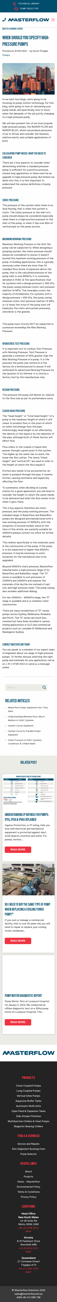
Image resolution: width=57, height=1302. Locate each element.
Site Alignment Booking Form (28, 1149)
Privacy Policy (28, 1197)
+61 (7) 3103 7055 (28, 1269)
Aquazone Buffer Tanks (28, 1101)
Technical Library (28, 4)
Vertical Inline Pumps (28, 1096)
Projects (28, 1177)
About (28, 1171)
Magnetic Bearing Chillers (28, 1126)
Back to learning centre (12, 29)
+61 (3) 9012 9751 (28, 1248)
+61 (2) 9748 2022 (28, 1228)
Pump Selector (29, 9)
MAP (28, 1231)
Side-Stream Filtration (28, 1116)
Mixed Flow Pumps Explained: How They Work (28, 709)
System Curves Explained (20, 726)
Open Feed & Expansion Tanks (29, 1111)
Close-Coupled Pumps (28, 1086)
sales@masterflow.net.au (28, 1294)
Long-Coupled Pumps (28, 1091)
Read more (17, 849)
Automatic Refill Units (28, 1106)
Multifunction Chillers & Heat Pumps (28, 1121)
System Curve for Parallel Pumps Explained (24, 733)
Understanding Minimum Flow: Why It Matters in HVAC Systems (26, 718)
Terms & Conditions (28, 1192)
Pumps (6, 55)
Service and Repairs (28, 1144)
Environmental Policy (28, 1187)
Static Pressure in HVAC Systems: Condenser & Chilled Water (25, 742)
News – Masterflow (28, 1182)
